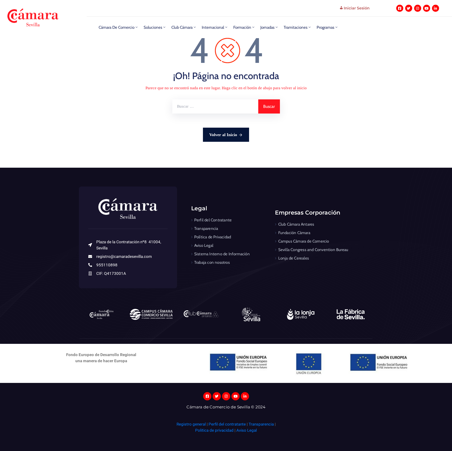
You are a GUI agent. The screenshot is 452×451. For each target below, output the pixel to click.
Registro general (192, 424)
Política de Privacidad (212, 237)
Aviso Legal (203, 245)
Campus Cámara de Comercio (303, 241)
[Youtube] (426, 8)
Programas (325, 27)
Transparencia (206, 228)
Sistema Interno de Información (222, 254)
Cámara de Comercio (116, 27)
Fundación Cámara (294, 232)
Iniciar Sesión (357, 8)
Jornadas (267, 27)
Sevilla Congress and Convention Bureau (313, 249)
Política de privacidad (214, 430)
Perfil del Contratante (213, 220)
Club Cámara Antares (296, 224)
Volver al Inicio (223, 134)
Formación (242, 27)
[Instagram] (417, 8)
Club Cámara (182, 27)
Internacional (213, 27)
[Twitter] (408, 8)
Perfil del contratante (227, 424)
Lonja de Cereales (293, 258)
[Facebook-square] (399, 8)
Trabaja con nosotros (212, 262)
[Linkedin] (435, 8)
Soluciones (153, 27)
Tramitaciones (295, 27)
